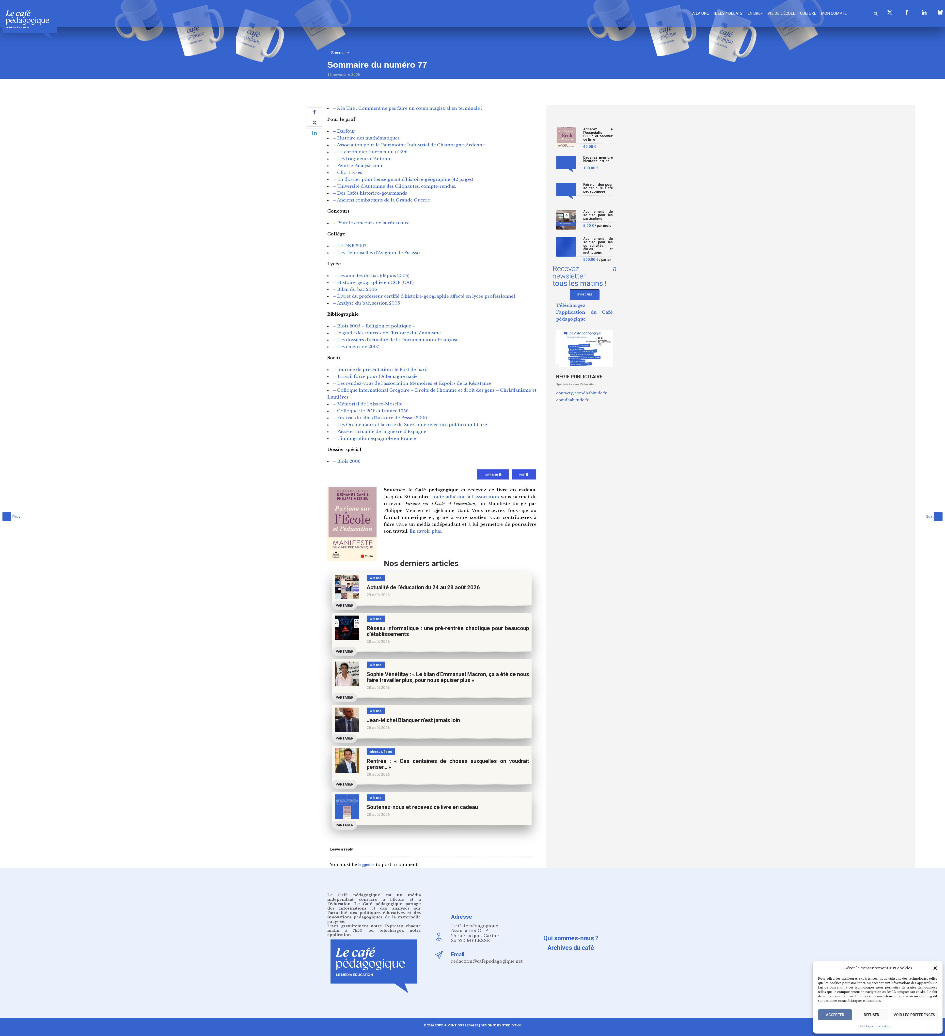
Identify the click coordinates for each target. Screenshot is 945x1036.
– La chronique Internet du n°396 (370, 152)
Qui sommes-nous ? (570, 938)
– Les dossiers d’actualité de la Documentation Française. (396, 339)
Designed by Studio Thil (500, 1025)
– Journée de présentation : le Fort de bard (380, 369)
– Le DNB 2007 (349, 245)
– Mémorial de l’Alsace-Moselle (367, 404)
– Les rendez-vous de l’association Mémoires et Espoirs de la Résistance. (412, 383)
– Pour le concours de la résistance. (371, 223)
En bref (755, 13)
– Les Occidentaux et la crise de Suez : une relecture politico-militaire (410, 424)
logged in (366, 865)
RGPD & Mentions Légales (456, 1025)
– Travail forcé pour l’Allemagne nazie (375, 376)
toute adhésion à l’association (465, 496)
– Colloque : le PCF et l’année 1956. (371, 411)
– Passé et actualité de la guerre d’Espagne (379, 431)
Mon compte (834, 13)
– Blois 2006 (347, 461)
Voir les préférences (914, 1015)
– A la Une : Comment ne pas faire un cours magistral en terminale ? (408, 108)
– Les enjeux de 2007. (356, 346)
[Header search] (876, 13)
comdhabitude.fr (572, 400)
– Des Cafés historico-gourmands (370, 193)
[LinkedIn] (924, 12)
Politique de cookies (875, 1026)
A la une (700, 13)
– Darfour (344, 131)
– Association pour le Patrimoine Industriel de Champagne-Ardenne (409, 145)
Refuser (871, 1015)
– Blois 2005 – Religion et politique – (374, 326)
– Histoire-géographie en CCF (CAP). (374, 282)
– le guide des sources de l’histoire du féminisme (387, 333)
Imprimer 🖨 (493, 474)
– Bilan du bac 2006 (355, 289)
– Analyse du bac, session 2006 (366, 303)
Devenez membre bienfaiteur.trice (598, 159)
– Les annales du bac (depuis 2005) (371, 275)
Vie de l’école (781, 13)
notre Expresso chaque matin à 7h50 (374, 928)
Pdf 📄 (524, 474)
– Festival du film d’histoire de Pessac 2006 (380, 417)
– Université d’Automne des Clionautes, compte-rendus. (394, 186)
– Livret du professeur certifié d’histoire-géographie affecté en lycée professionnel (424, 296)
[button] (935, 968)
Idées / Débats (728, 13)
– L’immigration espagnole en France (374, 438)
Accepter (835, 1015)
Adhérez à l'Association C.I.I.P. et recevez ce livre (598, 134)
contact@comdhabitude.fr (581, 393)
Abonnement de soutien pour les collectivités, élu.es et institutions (598, 245)
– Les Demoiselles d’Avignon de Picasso (376, 252)
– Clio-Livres (347, 172)
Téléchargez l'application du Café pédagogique (584, 312)
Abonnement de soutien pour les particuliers (598, 215)
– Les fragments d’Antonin (362, 158)
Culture (808, 13)
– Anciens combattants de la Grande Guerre (381, 200)
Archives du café (571, 947)
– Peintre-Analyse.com (357, 165)
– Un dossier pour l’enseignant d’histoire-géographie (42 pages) (403, 179)
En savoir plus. (426, 531)
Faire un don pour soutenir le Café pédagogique (598, 188)
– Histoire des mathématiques (366, 138)
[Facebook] (906, 12)
